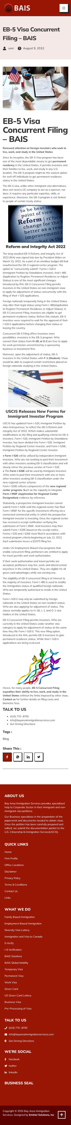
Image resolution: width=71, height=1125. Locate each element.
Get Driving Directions (22, 724)
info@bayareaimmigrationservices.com (32, 720)
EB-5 (39, 463)
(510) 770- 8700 (19, 716)
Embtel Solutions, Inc (41, 1114)
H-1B (36, 610)
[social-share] (7, 757)
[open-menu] (63, 8)
